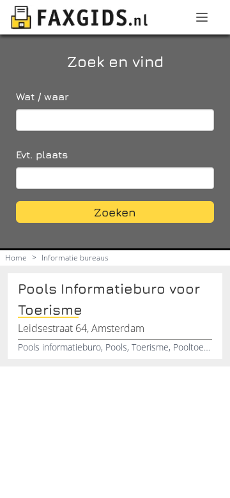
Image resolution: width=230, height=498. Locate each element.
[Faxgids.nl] (79, 17)
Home (16, 257)
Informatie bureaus (75, 257)
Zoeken (115, 212)
